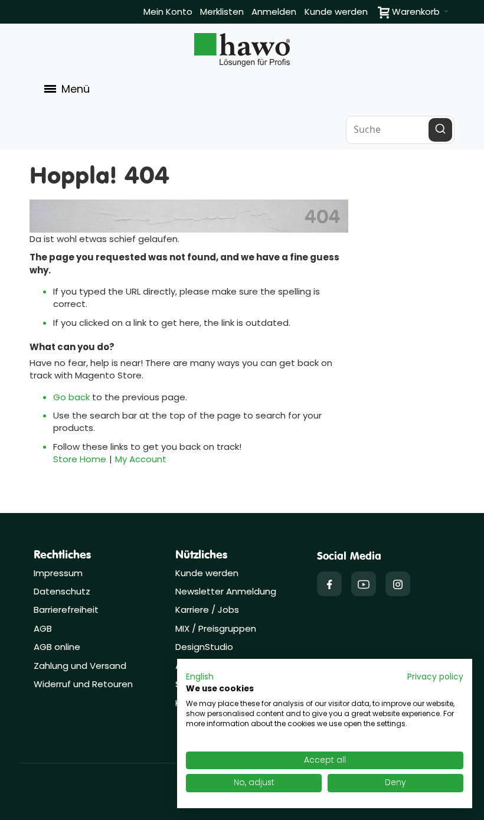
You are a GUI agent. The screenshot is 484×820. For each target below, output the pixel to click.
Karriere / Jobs (208, 609)
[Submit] (440, 130)
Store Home (79, 459)
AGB (43, 628)
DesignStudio (204, 647)
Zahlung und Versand (80, 665)
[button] (200, 677)
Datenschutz (62, 591)
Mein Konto (167, 11)
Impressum (58, 573)
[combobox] (400, 130)
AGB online (57, 647)
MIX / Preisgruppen (215, 628)
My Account (140, 459)
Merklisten (222, 11)
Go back (71, 397)
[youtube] (363, 583)
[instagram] (397, 583)
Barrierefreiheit (66, 609)
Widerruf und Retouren (83, 684)
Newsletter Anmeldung (225, 591)
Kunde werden (336, 11)
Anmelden (273, 11)
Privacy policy (435, 676)
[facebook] (329, 583)
